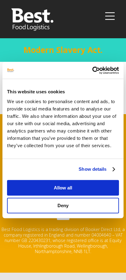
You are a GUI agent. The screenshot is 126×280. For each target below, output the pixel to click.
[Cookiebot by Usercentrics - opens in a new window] (92, 70)
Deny (63, 205)
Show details (92, 169)
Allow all (63, 187)
